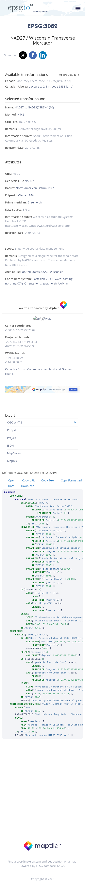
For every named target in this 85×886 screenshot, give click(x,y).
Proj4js (11, 438)
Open (11, 480)
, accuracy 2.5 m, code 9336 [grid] (39, 86)
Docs (11, 486)
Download (27, 486)
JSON (10, 445)
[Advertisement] (42, 793)
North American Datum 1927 (35, 188)
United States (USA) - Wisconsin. (43, 272)
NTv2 (20, 114)
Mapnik (12, 461)
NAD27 (29, 181)
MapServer (14, 453)
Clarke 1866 (26, 195)
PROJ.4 (11, 430)
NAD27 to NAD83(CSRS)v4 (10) (34, 107)
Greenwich (34, 202)
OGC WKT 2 (14, 422)
